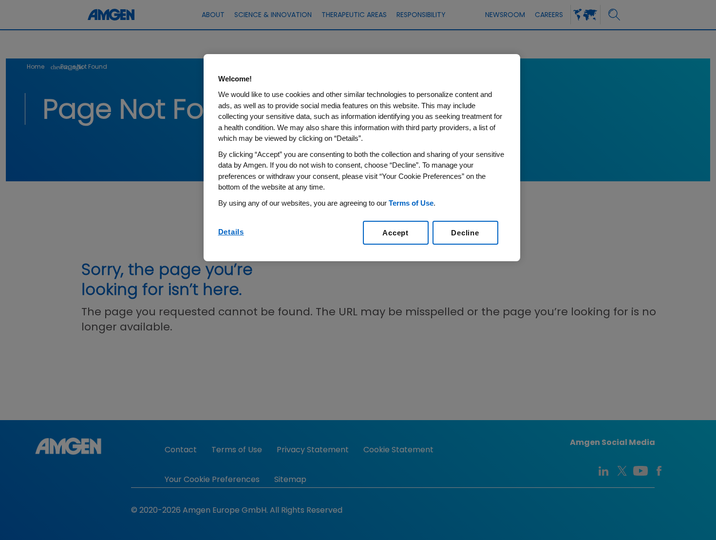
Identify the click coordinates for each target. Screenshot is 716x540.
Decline (465, 233)
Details (231, 232)
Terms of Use (411, 203)
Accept (395, 233)
